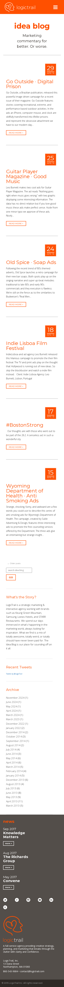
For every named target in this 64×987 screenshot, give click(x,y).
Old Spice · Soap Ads (31, 262)
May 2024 (11, 706)
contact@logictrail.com (32, 971)
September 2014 (15, 741)
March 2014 (13, 766)
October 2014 (14, 736)
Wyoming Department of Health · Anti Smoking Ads (24, 493)
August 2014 (13, 745)
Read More (15, 132)
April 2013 (12, 801)
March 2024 (13, 715)
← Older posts (14, 563)
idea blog (32, 25)
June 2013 (12, 792)
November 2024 (15, 697)
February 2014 (14, 771)
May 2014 (11, 758)
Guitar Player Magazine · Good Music (26, 176)
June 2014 (12, 753)
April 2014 (12, 762)
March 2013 (13, 805)
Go (11, 577)
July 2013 (11, 788)
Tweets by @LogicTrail (14, 674)
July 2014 (11, 749)
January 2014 (13, 775)
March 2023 (13, 719)
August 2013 (13, 784)
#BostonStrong (24, 425)
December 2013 (15, 779)
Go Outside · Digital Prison (29, 83)
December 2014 (15, 732)
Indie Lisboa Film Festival (26, 345)
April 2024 (12, 710)
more (7, 843)
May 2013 (11, 797)
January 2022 (13, 728)
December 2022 (15, 723)
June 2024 (12, 702)
